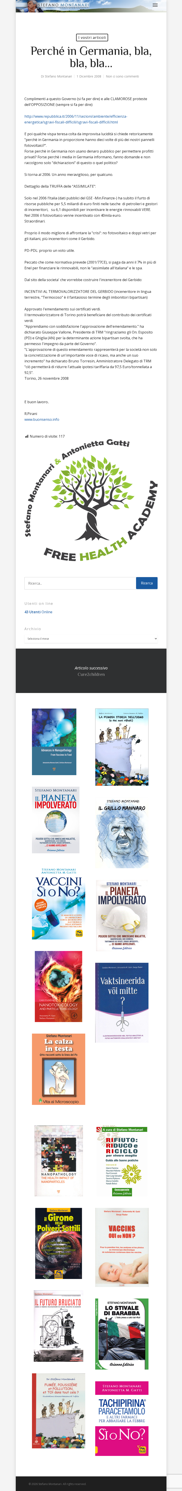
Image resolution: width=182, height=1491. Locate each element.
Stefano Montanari (58, 76)
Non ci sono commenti (122, 76)
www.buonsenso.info (41, 419)
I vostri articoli (92, 37)
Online (38, 612)
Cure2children (91, 671)
